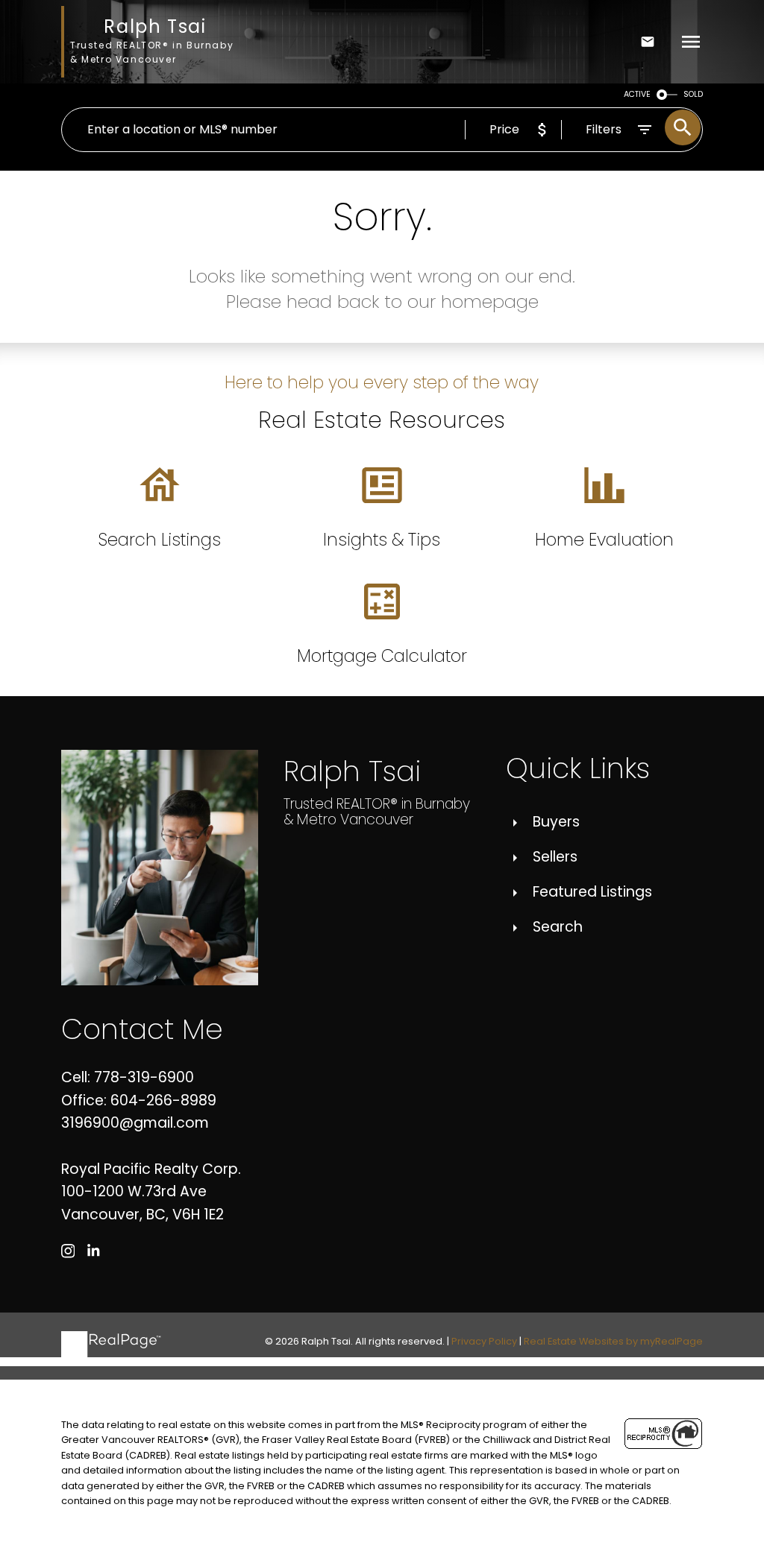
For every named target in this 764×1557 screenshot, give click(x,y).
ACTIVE (637, 94)
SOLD (693, 94)
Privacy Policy (484, 1341)
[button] (68, 1251)
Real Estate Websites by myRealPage (613, 1341)
